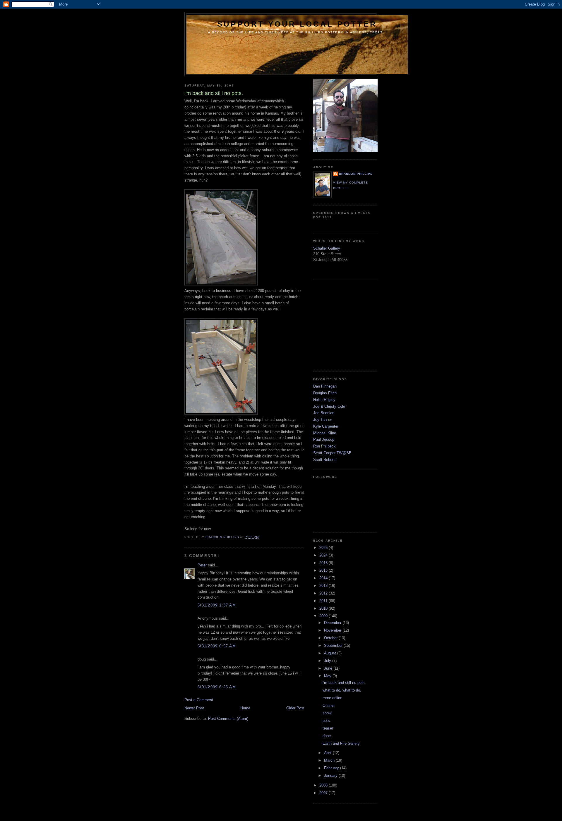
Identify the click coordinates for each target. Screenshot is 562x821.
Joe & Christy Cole (329, 406)
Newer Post (194, 708)
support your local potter (297, 24)
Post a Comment (198, 700)
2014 (324, 578)
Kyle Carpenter (325, 426)
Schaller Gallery (326, 248)
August (330, 653)
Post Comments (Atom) (228, 718)
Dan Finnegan (325, 386)
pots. (327, 720)
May (328, 676)
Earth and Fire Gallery (341, 743)
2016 (324, 563)
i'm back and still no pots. (344, 682)
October (331, 638)
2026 (324, 547)
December (333, 622)
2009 (324, 616)
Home (245, 708)
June (328, 668)
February (332, 768)
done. (327, 736)
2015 (324, 570)
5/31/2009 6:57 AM (217, 646)
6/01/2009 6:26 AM (217, 687)
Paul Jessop (323, 439)
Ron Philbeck (324, 446)
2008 (324, 785)
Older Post (295, 708)
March (330, 760)
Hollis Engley (324, 399)
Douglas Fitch (325, 393)
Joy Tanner (322, 419)
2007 (324, 793)
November (333, 630)
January (331, 775)
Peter (202, 565)
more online (332, 698)
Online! (329, 705)
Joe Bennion (323, 413)
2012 (324, 593)
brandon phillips (356, 173)
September (334, 645)
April (328, 753)
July (328, 660)
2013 (324, 585)
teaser (328, 728)
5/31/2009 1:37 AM (217, 605)
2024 (324, 555)
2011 (324, 601)
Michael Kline (324, 433)
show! (328, 713)
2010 (324, 608)
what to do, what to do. (342, 690)
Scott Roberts (325, 459)
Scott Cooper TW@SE (332, 453)
